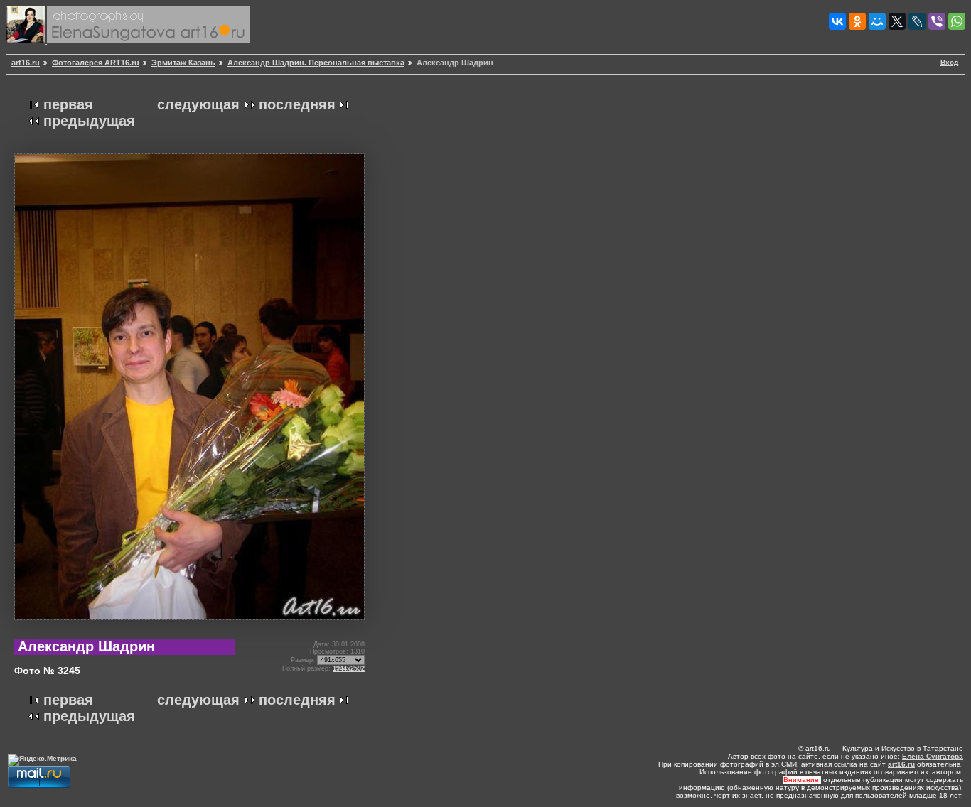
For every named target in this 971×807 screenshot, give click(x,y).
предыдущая (89, 121)
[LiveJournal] (917, 21)
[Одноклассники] (857, 21)
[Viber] (936, 21)
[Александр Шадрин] (189, 625)
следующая (198, 104)
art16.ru (25, 62)
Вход (949, 62)
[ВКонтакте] (837, 21)
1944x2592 (349, 668)
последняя (297, 104)
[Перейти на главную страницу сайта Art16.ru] (26, 41)
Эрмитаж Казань (183, 62)
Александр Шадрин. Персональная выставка (315, 62)
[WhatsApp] (956, 21)
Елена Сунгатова (932, 756)
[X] (897, 21)
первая (68, 104)
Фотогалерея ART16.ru (95, 62)
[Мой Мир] (877, 21)
